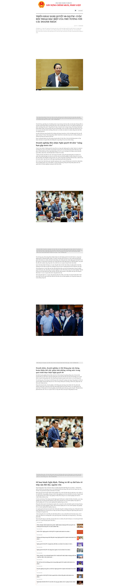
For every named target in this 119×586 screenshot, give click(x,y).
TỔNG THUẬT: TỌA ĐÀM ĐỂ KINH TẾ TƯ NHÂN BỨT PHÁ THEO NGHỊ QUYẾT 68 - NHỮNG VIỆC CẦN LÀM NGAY (56, 556)
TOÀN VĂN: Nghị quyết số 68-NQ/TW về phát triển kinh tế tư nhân (53, 531)
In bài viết (80, 10)
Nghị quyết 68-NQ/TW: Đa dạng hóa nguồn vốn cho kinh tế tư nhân (53, 549)
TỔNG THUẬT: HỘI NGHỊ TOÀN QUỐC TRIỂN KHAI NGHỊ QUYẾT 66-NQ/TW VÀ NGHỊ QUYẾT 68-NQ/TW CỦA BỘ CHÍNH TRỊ (56, 525)
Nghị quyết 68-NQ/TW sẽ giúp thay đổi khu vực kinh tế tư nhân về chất (54, 544)
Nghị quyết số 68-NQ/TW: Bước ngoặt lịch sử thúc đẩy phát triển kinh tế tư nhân (55, 576)
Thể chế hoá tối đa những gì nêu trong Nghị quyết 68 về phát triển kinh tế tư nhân (56, 562)
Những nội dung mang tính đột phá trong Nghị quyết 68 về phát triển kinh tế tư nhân (56, 538)
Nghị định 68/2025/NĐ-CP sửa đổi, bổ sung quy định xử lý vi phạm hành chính (56, 581)
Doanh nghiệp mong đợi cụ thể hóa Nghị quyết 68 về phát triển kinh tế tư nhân (56, 568)
